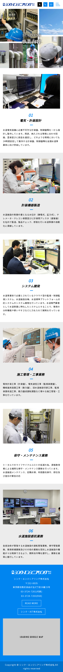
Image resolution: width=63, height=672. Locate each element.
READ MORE (31, 603)
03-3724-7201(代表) (31, 591)
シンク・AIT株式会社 (31, 611)
